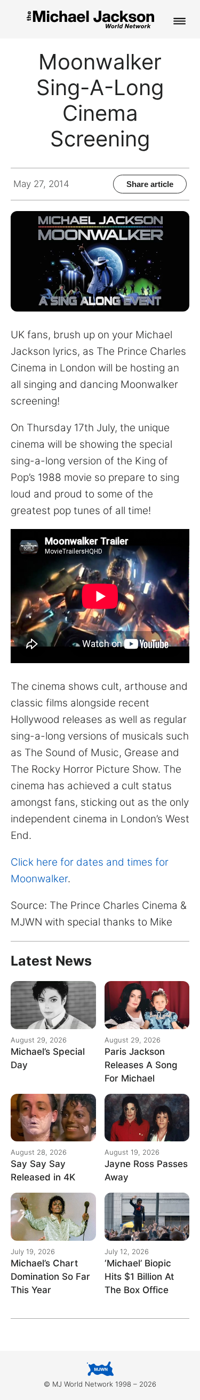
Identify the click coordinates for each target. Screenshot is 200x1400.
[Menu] (179, 22)
